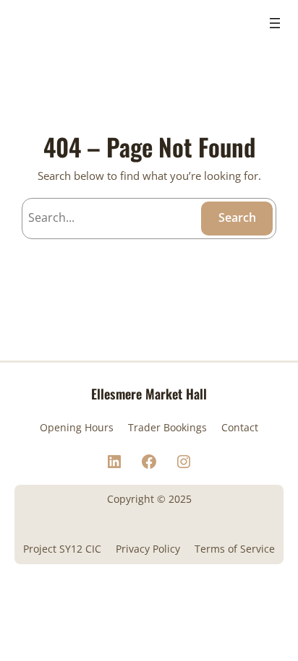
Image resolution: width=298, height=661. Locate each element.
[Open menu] (275, 23)
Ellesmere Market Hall (149, 393)
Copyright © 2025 (149, 499)
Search (237, 217)
